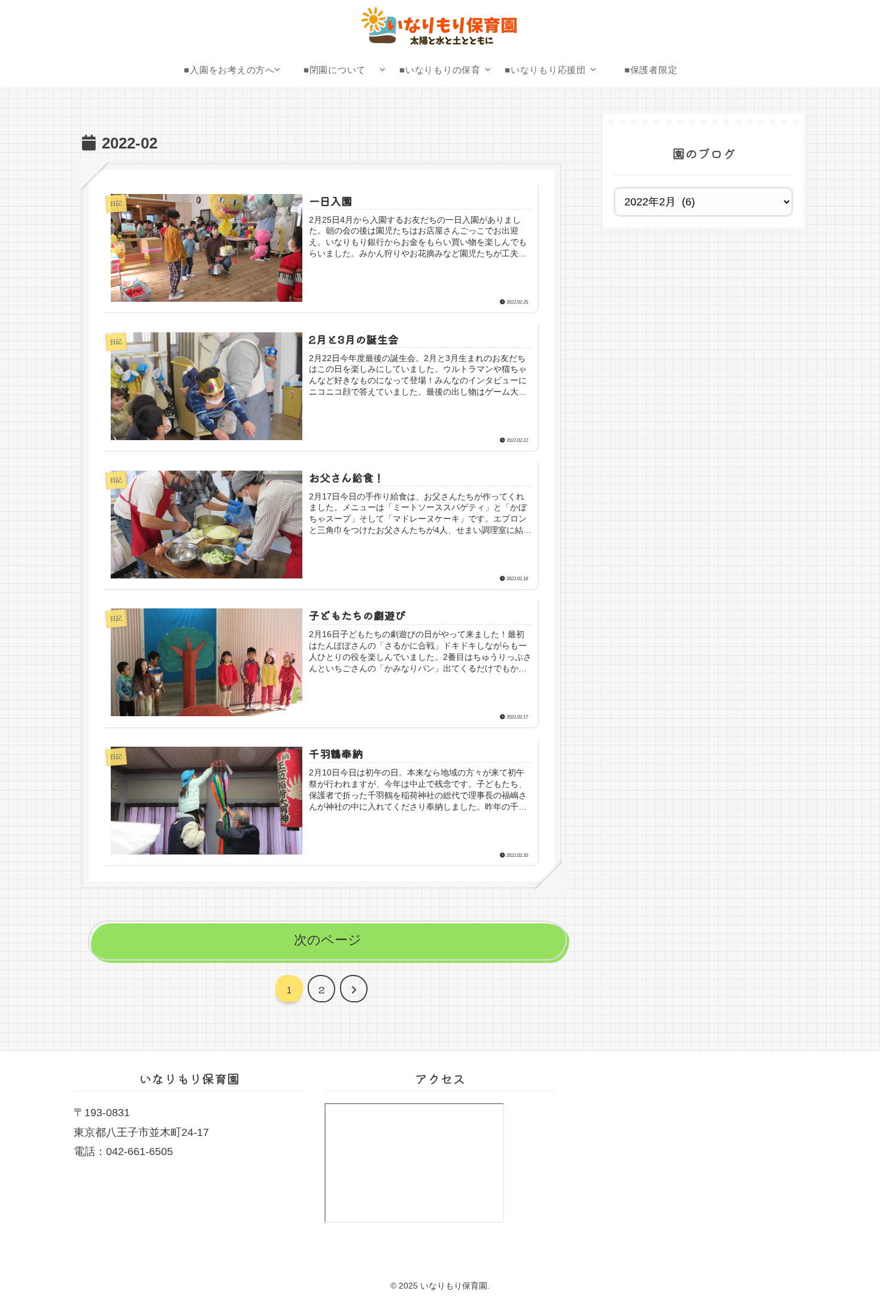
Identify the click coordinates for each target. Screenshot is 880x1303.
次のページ (328, 939)
